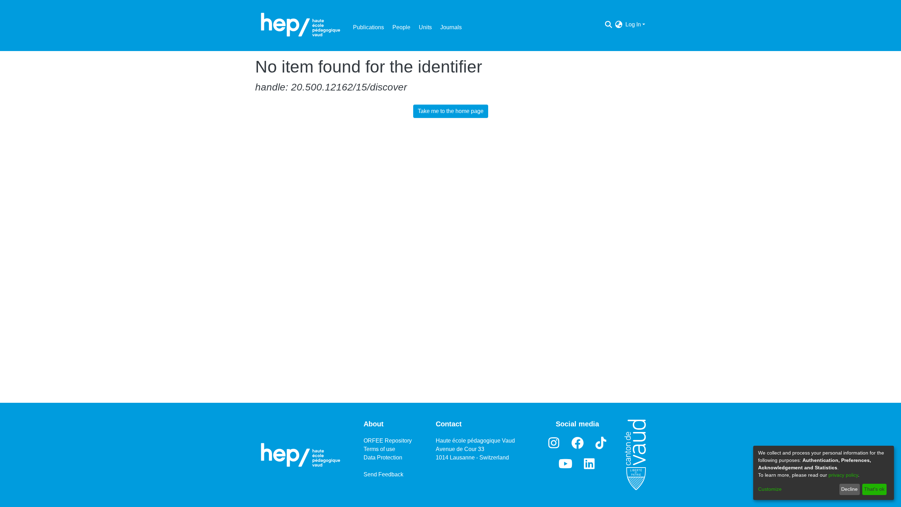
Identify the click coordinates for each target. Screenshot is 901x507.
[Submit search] (608, 24)
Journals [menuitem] (451, 27)
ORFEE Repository (388, 441)
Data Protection (383, 458)
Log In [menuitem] (633, 24)
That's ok (874, 489)
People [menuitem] (401, 27)
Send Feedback (383, 474)
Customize (770, 489)
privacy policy (843, 475)
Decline (849, 489)
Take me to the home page (451, 111)
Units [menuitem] (425, 27)
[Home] (300, 24)
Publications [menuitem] (368, 27)
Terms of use (379, 449)
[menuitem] (619, 24)
